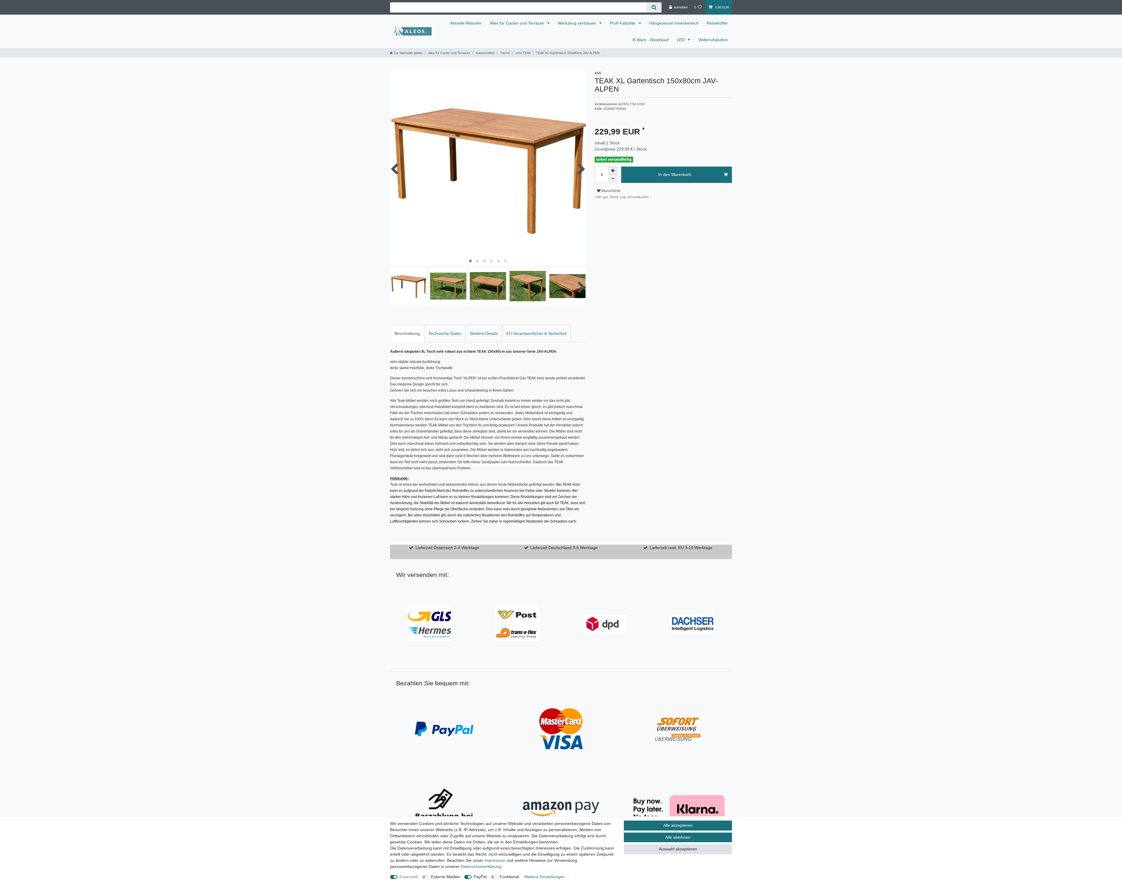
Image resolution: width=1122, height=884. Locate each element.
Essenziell (408, 876)
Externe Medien (445, 876)
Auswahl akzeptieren (678, 849)
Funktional (509, 876)
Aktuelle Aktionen (466, 23)
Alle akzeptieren (678, 825)
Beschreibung (407, 333)
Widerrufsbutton (713, 39)
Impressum (494, 860)
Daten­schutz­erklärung (481, 866)
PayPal (480, 876)
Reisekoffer (717, 23)
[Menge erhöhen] (613, 171)
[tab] (407, 333)
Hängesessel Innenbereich (674, 23)
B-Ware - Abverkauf (651, 39)
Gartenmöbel (484, 53)
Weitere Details (484, 333)
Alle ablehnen (677, 837)
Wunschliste (610, 191)
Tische (504, 53)
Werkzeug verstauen (577, 23)
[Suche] (653, 7)
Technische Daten (444, 333)
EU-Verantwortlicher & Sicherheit (536, 333)
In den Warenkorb (674, 174)
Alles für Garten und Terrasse (517, 23)
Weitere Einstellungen (544, 876)
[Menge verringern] (613, 179)
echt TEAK (523, 53)
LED (681, 39)
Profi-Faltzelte (623, 23)
